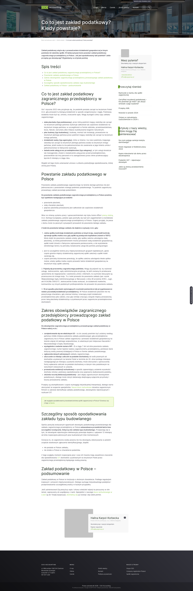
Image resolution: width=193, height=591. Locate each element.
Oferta (103, 7)
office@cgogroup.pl (127, 77)
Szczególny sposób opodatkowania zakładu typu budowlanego (69, 83)
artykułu (52, 403)
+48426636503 (126, 75)
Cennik (112, 7)
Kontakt (136, 7)
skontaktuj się (72, 495)
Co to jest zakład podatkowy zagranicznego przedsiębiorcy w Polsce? (72, 73)
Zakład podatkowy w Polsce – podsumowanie (62, 85)
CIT (58, 458)
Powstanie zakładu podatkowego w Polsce (61, 75)
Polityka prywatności (105, 574)
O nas (95, 7)
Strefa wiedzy (124, 7)
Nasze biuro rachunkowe (82, 387)
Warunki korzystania (115, 587)
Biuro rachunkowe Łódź (48, 40)
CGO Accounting (48, 564)
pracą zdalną (107, 215)
